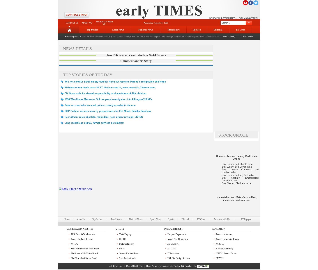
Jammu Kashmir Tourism (82, 239)
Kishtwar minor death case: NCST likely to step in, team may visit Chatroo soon (91, 36)
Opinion (197, 29)
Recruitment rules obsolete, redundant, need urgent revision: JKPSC (104, 117)
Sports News (173, 29)
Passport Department (176, 234)
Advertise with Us (222, 219)
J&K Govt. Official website (83, 234)
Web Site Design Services (178, 258)
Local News (118, 29)
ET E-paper (246, 219)
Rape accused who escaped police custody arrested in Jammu (100, 105)
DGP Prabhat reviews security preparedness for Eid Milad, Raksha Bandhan (108, 111)
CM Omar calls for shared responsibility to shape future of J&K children (159, 36)
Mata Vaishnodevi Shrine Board (85, 248)
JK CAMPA (173, 244)
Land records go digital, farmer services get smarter (94, 122)
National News (145, 29)
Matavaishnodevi (126, 244)
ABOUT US (87, 23)
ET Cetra (240, 29)
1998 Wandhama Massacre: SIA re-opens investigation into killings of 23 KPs (108, 99)
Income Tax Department (177, 239)
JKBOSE (220, 244)
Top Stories (92, 29)
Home (67, 219)
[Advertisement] (136, 161)
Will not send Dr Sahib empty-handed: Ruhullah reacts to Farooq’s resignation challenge (115, 81)
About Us (80, 219)
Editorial (218, 29)
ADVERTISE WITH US (104, 23)
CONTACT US (72, 23)
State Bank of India (127, 258)
